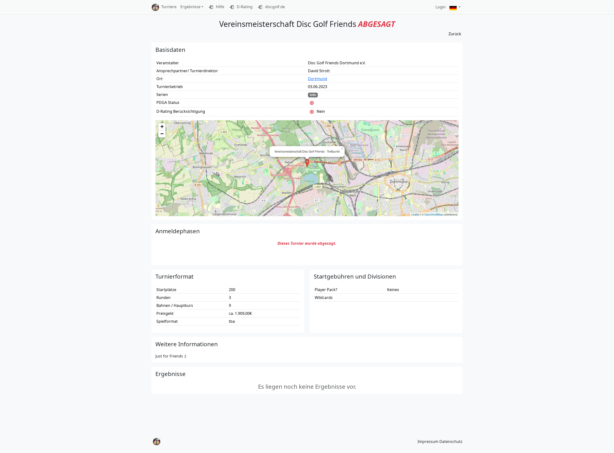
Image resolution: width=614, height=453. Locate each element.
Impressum (428, 441)
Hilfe (219, 6)
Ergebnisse (190, 6)
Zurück (455, 33)
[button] (455, 7)
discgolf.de (274, 6)
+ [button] (162, 127)
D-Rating (244, 6)
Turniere (169, 6)
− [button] (162, 134)
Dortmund (317, 78)
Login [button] (441, 7)
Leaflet (415, 214)
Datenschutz (450, 441)
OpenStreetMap (433, 214)
